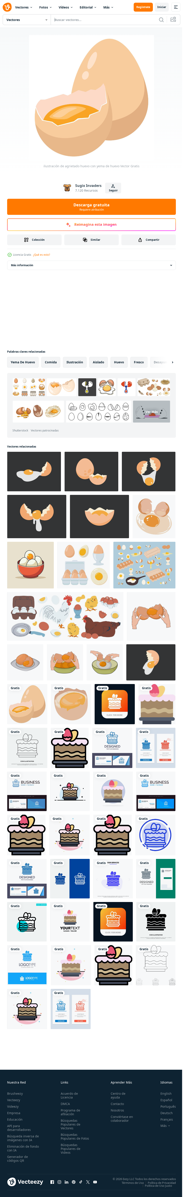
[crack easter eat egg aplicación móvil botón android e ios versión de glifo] (115, 704)
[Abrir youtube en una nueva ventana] (95, 1182)
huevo (119, 362)
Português (165, 1106)
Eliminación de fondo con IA (18, 1148)
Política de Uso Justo (155, 1185)
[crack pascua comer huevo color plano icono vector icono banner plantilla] (156, 704)
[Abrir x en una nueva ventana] (88, 1182)
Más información (22, 265)
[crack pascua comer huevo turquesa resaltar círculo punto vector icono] (27, 922)
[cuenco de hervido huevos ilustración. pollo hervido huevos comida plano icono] (30, 565)
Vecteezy (13, 1100)
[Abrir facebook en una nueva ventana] (52, 1182)
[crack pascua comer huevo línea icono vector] (27, 748)
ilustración (75, 362)
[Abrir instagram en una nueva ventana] (59, 1182)
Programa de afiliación (69, 1112)
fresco (139, 362)
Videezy (13, 1106)
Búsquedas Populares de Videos (69, 1152)
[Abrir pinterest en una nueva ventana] (73, 1182)
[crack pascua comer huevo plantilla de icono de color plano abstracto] (69, 835)
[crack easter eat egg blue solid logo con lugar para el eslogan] (27, 965)
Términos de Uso (129, 1182)
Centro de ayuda (116, 1095)
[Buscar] (161, 19)
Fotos (43, 7)
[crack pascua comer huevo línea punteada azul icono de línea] (155, 835)
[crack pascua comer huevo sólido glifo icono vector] (155, 922)
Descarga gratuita (91, 206)
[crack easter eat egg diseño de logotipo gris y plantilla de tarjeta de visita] (155, 878)
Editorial (86, 7)
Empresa (13, 1113)
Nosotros (115, 1110)
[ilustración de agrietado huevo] (151, 616)
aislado (98, 362)
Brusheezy (15, 1093)
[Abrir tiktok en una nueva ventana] (81, 1182)
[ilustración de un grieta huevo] (36, 516)
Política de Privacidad (158, 1182)
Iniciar (161, 7)
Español (163, 1100)
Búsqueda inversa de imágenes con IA (22, 1138)
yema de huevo (23, 362)
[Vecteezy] (7, 7)
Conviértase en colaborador (120, 1119)
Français (163, 1119)
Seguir (113, 190)
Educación (15, 1119)
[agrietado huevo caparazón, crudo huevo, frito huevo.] (154, 516)
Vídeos (64, 7)
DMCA (64, 1104)
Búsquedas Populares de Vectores (69, 1124)
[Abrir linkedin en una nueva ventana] (66, 1182)
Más (106, 7)
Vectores (22, 7)
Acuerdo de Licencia (68, 1095)
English (162, 1093)
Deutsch (163, 1113)
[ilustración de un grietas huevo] (150, 662)
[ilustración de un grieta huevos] (99, 516)
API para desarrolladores (19, 1128)
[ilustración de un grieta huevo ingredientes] (34, 471)
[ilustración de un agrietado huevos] (91, 471)
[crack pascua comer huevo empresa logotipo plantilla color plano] (112, 835)
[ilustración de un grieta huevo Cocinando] (148, 471)
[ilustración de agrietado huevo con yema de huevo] (27, 704)
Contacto (115, 1104)
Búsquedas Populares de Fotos (69, 1138)
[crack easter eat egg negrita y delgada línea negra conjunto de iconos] (155, 965)
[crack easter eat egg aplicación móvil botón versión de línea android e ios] (113, 922)
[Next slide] (165, 362)
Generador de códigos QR (17, 1159)
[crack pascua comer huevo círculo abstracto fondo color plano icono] (113, 791)
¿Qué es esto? (41, 255)
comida (51, 362)
